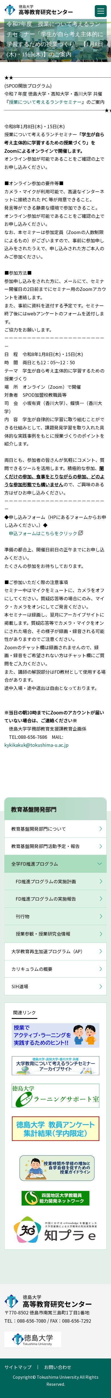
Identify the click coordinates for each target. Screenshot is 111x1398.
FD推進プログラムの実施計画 (46, 881)
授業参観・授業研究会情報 (43, 933)
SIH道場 (19, 986)
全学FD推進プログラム (34, 863)
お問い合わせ (57, 1367)
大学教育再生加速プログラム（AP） (48, 951)
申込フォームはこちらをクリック (43, 533)
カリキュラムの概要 (31, 968)
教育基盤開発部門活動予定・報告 (45, 846)
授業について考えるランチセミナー (45, 101)
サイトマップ (18, 1367)
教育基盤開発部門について (38, 828)
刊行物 (22, 916)
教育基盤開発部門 (34, 809)
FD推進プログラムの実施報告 (46, 898)
